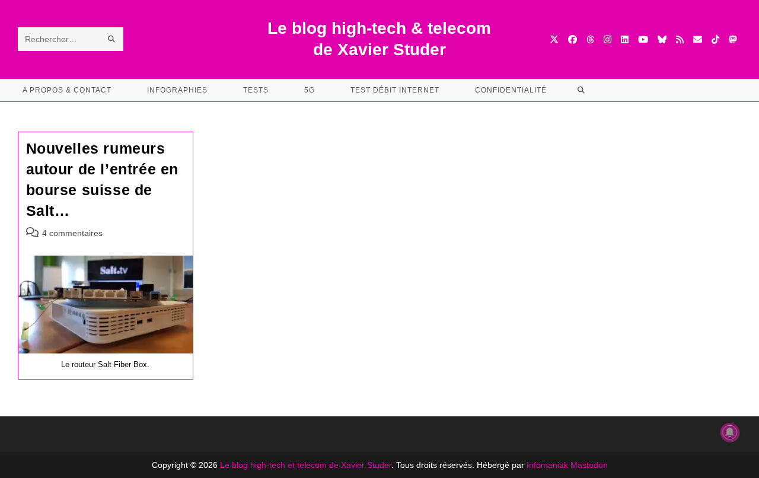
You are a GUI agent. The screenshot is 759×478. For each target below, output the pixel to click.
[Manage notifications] (729, 432)
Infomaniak (547, 465)
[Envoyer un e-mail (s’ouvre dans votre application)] (697, 39)
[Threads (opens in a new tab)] (590, 39)
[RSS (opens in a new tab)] (679, 39)
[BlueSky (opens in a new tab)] (662, 39)
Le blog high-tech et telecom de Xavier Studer (305, 465)
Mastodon (589, 465)
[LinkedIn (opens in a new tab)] (624, 39)
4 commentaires (72, 233)
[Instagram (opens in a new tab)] (607, 39)
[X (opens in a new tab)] (554, 39)
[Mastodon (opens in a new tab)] (732, 39)
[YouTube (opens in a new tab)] (643, 39)
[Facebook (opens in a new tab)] (572, 39)
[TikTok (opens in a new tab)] (715, 39)
